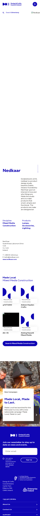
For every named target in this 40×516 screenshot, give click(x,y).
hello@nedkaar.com (11, 257)
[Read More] (36, 415)
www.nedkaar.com (10, 259)
